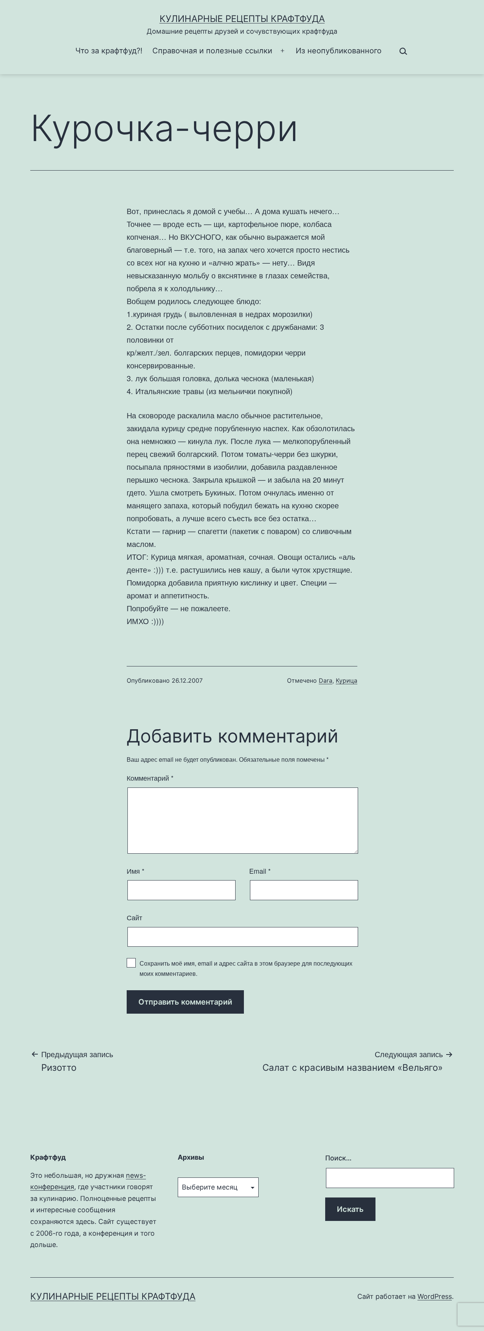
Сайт (134, 917)
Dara (325, 680)
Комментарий (150, 778)
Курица (346, 680)
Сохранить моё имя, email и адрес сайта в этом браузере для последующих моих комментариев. (246, 968)
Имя (135, 871)
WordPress (434, 1296)
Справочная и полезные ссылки (212, 50)
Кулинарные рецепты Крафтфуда (242, 18)
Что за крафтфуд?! (109, 50)
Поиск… (338, 1158)
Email (260, 871)
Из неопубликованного (339, 50)
